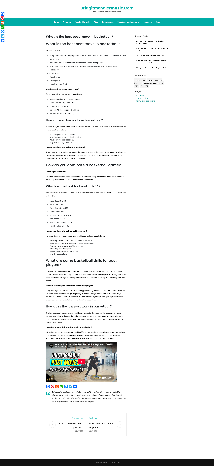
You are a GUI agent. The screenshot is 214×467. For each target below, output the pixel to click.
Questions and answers (128, 22)
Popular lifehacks (82, 22)
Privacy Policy (142, 98)
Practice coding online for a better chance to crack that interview (151, 62)
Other (158, 22)
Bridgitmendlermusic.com (107, 8)
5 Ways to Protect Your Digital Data (151, 68)
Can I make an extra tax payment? (71, 425)
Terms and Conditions (145, 101)
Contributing (107, 22)
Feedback (147, 22)
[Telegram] (2, 36)
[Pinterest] (2, 18)
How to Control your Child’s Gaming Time (152, 49)
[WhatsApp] (2, 27)
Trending (67, 22)
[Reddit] (2, 22)
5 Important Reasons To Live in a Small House (150, 42)
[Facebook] (2, 14)
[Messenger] (2, 31)
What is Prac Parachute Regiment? (101, 425)
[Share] (2, 40)
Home (56, 22)
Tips (96, 22)
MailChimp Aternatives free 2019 (150, 56)
